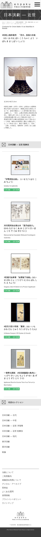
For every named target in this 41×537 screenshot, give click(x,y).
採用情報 (6, 495)
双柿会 (5, 488)
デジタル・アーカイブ (11, 484)
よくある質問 (8, 491)
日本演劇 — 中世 (9, 420)
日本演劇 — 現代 (9, 436)
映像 (4, 452)
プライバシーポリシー (11, 499)
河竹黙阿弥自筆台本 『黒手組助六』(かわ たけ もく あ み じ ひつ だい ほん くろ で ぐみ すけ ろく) (20, 228)
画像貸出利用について (11, 480)
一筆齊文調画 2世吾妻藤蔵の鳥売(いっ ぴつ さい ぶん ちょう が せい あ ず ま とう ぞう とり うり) (20, 375)
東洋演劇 (6, 442)
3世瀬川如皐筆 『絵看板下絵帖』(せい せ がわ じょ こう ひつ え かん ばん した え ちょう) (20, 280)
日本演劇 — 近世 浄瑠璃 (12, 426)
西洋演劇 (6, 447)
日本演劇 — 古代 (9, 415)
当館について (8, 472)
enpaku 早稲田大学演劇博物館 (20, 514)
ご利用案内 (7, 476)
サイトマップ (8, 503)
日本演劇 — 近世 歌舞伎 (12, 431)
